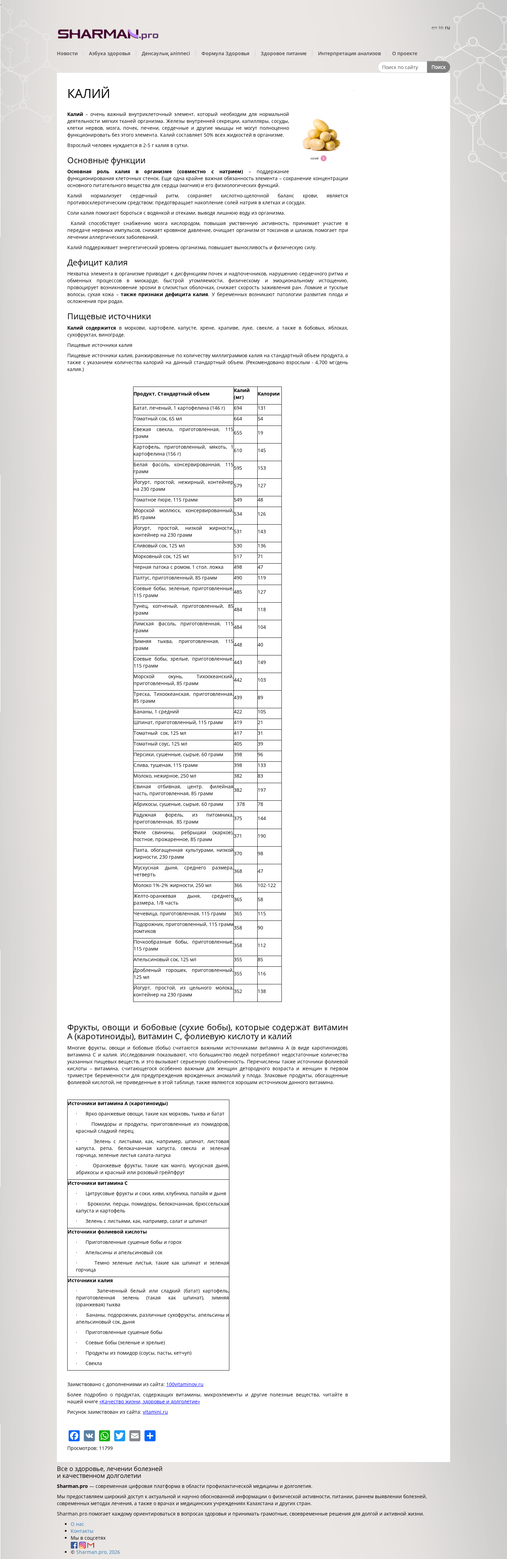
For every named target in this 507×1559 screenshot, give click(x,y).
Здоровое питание (284, 53)
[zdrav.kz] (108, 33)
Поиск (438, 67)
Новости (67, 53)
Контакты (82, 1531)
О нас (77, 1524)
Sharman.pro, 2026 (98, 1552)
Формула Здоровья (225, 53)
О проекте (404, 53)
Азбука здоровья (109, 53)
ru (447, 27)
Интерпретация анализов (349, 53)
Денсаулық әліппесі (166, 53)
